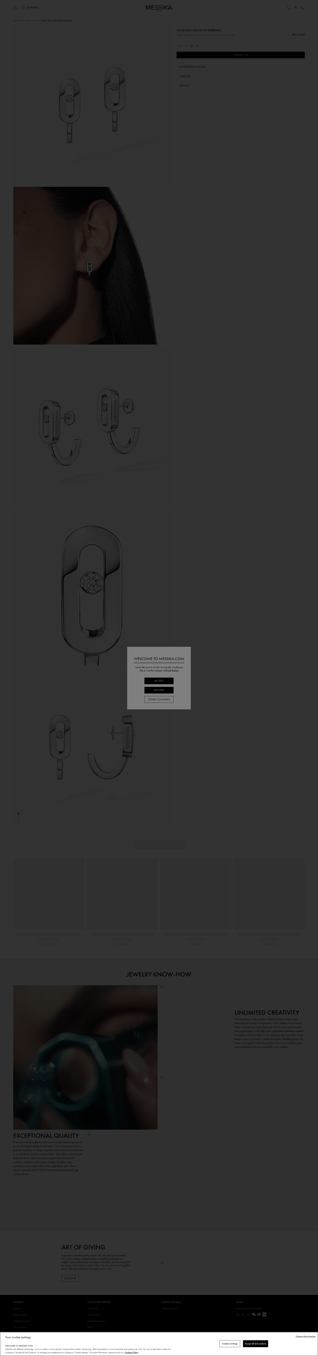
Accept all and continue (255, 1343)
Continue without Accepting (306, 1336)
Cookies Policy (131, 1352)
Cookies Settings (230, 1343)
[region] (159, 1344)
